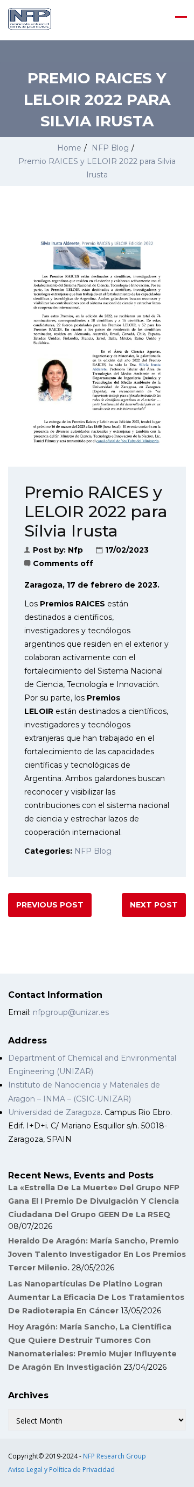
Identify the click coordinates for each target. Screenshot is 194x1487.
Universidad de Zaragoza (54, 1112)
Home (69, 148)
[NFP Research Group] (29, 19)
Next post (154, 905)
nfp (75, 550)
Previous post (50, 905)
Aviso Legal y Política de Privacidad (61, 1469)
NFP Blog (110, 148)
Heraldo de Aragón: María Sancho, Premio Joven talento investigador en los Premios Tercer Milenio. (97, 1254)
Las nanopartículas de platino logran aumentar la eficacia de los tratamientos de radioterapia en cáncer (96, 1297)
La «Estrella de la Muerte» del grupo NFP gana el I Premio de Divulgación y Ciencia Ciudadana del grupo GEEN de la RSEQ (93, 1201)
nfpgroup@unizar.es (71, 1012)
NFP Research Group (114, 1456)
